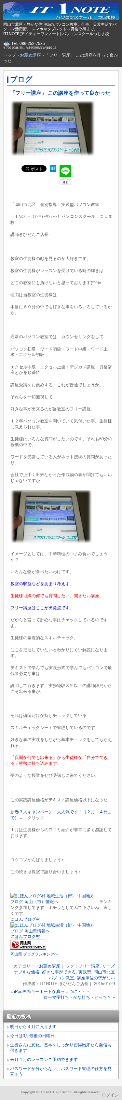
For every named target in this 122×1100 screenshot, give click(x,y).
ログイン (110, 1095)
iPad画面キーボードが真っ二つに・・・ (52, 991)
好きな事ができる (59, 971)
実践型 (84, 971)
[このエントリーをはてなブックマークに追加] (53, 170)
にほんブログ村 (25, 919)
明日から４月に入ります (33, 1026)
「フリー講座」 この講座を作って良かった (60, 93)
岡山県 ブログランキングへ (34, 954)
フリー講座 (89, 966)
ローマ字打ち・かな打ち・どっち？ (77, 997)
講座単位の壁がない (96, 977)
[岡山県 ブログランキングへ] (28, 948)
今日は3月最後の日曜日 (32, 1035)
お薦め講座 (49, 966)
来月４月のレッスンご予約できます (44, 1059)
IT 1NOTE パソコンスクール (61, 11)
